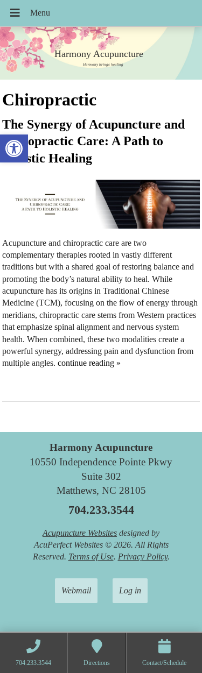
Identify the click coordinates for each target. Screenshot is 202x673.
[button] (14, 148)
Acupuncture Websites (80, 532)
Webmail (76, 590)
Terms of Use (91, 556)
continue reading (89, 362)
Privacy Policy (143, 556)
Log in (130, 590)
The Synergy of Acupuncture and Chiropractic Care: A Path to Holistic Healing (93, 141)
